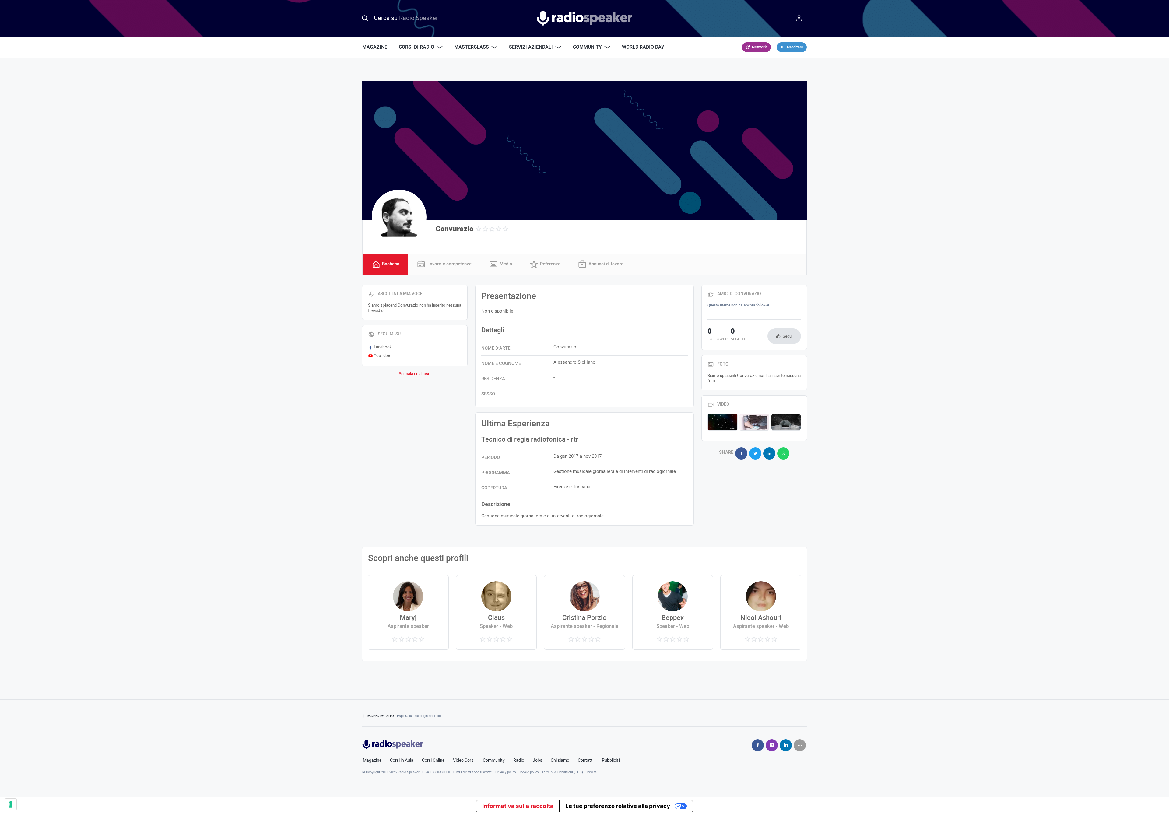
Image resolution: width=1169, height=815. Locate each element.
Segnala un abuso (414, 374)
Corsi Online (433, 760)
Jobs (537, 760)
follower (717, 335)
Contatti (585, 760)
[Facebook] (758, 745)
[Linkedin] (786, 745)
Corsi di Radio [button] (416, 47)
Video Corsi (463, 760)
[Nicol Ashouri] (761, 612)
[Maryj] (408, 612)
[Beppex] (673, 612)
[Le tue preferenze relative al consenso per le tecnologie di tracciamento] (10, 804)
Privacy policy (505, 772)
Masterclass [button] (471, 47)
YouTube (382, 356)
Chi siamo (560, 760)
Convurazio (454, 229)
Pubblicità (611, 760)
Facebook (383, 347)
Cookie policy (529, 772)
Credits (591, 772)
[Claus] (496, 612)
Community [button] (587, 47)
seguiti (738, 335)
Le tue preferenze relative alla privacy (617, 806)
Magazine (374, 47)
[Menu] (799, 18)
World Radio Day (643, 47)
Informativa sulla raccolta (517, 806)
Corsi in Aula (401, 760)
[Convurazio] (399, 217)
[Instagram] (772, 745)
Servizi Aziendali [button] (531, 47)
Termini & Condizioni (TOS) (562, 772)
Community (494, 760)
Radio (518, 760)
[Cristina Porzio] (584, 612)
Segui (787, 336)
